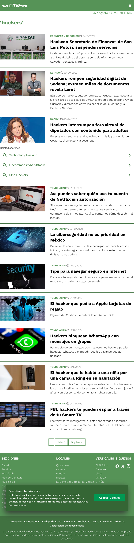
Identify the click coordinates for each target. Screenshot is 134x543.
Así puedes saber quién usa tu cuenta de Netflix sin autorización (89, 196)
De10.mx (101, 469)
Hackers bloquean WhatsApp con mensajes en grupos (84, 338)
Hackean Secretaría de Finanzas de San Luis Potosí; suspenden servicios (91, 44)
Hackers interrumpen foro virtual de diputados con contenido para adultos (89, 127)
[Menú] (130, 6)
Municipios (8, 481)
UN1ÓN (100, 481)
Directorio (15, 521)
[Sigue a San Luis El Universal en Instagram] (129, 466)
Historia (120, 521)
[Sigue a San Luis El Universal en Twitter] (124, 466)
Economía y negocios (64, 36)
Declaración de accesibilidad (67, 525)
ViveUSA (101, 477)
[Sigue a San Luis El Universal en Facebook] (118, 466)
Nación (54, 119)
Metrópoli (8, 473)
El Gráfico (102, 465)
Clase (99, 473)
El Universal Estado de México (75, 481)
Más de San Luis (12, 477)
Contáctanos (31, 521)
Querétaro (62, 465)
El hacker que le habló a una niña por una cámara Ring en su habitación (88, 375)
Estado (55, 72)
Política (6, 469)
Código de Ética (51, 521)
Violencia (69, 521)
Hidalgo (61, 477)
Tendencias (58, 188)
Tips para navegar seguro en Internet (88, 271)
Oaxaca (60, 469)
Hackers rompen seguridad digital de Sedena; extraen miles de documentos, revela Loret (90, 84)
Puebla (60, 473)
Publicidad (84, 521)
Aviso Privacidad (103, 521)
